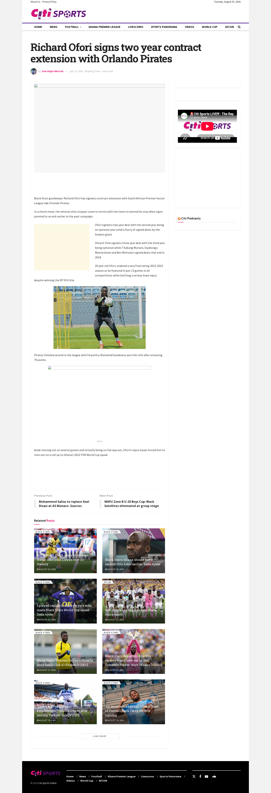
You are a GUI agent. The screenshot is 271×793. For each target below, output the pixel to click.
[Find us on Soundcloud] (214, 777)
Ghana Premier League (104, 27)
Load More (99, 736)
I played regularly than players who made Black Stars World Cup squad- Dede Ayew (64, 610)
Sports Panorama (164, 27)
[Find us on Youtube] (206, 777)
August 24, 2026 (47, 569)
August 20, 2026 (115, 670)
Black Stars (43, 531)
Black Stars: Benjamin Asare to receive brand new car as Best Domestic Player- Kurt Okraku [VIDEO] (133, 660)
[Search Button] (239, 26)
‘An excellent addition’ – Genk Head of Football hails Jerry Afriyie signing (132, 710)
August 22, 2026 (115, 619)
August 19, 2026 (47, 720)
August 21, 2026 (47, 670)
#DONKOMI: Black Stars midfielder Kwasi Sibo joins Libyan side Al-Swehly (63, 559)
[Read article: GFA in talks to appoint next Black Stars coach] (133, 601)
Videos (189, 27)
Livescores (135, 27)
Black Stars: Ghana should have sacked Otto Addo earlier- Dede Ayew (132, 561)
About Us (35, 1)
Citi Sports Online (48, 783)
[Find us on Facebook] (200, 777)
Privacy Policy (49, 1)
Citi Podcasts (191, 218)
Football (72, 27)
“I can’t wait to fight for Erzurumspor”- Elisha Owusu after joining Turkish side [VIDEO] (62, 710)
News (53, 27)
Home (38, 27)
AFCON (229, 27)
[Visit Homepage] (58, 13)
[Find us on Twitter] (194, 776)
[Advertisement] (101, 186)
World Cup (209, 27)
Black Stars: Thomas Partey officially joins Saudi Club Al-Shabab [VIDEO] (65, 662)
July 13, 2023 (76, 71)
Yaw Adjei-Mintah (52, 71)
